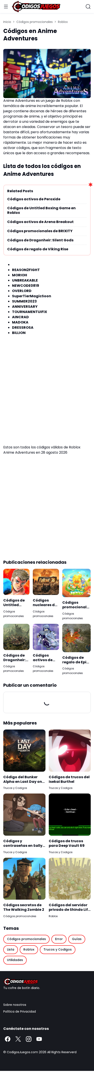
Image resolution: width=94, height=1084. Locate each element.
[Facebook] (7, 1039)
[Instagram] (28, 1039)
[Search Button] (88, 6)
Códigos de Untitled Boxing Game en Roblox (41, 210)
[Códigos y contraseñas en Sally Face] (24, 815)
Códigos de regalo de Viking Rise (37, 249)
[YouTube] (39, 1039)
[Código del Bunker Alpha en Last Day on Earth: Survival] (24, 751)
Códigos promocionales (19, 916)
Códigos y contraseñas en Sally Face (22, 843)
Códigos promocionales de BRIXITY (40, 231)
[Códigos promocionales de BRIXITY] (76, 583)
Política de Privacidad (19, 1011)
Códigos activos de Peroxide (33, 199)
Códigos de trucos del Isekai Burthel (69, 779)
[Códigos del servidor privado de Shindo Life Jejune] (70, 879)
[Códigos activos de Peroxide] (46, 637)
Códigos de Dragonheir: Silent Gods (40, 240)
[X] (18, 1039)
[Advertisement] (47, 394)
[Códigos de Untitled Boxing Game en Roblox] (16, 582)
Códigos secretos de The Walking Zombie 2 (23, 907)
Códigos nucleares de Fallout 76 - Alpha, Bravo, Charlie (45, 602)
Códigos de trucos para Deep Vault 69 (67, 843)
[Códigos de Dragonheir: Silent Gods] (16, 637)
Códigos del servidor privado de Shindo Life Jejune (69, 907)
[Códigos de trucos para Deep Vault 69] (70, 815)
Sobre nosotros (14, 1005)
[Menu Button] (6, 6)
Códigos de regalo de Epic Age (75, 660)
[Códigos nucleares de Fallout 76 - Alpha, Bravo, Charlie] (46, 582)
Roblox (53, 916)
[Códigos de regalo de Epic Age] (76, 638)
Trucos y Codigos (15, 788)
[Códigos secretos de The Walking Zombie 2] (24, 879)
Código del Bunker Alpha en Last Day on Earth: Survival (22, 779)
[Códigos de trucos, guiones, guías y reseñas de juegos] (47, 982)
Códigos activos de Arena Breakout (40, 222)
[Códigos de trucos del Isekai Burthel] (70, 751)
